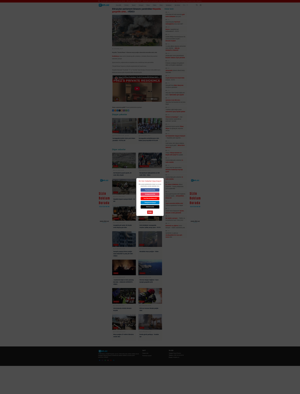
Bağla (150, 212)
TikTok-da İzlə (150, 206)
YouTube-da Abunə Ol (150, 198)
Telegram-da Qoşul (150, 202)
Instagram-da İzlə (150, 194)
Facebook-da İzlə (150, 190)
